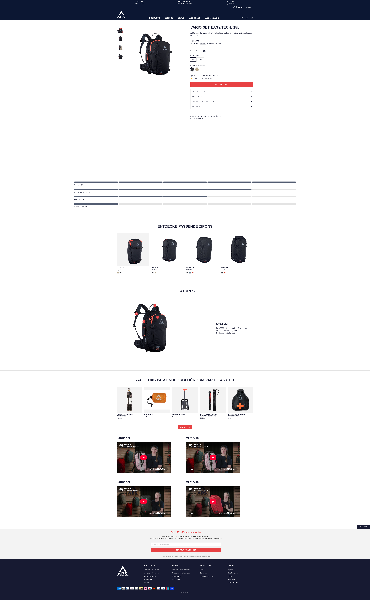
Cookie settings (233, 583)
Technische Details (203, 101)
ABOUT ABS (195, 18)
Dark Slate (192, 69)
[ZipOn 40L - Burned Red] (225, 273)
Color (198, 65)
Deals (181, 18)
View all (185, 427)
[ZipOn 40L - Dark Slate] (222, 273)
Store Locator (176, 576)
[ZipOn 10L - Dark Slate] (120, 273)
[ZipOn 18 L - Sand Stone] (155, 273)
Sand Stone (197, 69)
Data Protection (233, 573)
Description (199, 92)
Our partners (204, 573)
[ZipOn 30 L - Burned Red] (192, 273)
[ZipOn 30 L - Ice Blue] (190, 273)
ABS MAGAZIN (212, 18)
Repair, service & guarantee (181, 570)
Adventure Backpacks (151, 573)
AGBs (230, 576)
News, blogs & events (207, 576)
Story (201, 570)
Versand (196, 106)
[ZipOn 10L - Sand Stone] (118, 273)
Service (169, 18)
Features (197, 97)
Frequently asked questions (181, 573)
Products (154, 18)
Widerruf (363, 527)
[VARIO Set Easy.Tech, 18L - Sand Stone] (194, 159)
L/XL (200, 59)
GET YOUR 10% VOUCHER (186, 550)
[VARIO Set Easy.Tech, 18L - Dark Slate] (192, 159)
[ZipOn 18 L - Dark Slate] (153, 273)
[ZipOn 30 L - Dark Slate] (187, 273)
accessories (148, 579)
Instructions (176, 579)
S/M (193, 59)
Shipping (203, 43)
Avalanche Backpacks (151, 570)
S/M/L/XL (194, 56)
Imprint (230, 570)
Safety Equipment (150, 576)
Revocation (231, 579)
